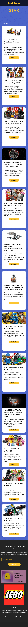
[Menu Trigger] (3, 3)
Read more (14, 57)
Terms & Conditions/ (10, 617)
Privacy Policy (19, 617)
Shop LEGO (14, 608)
